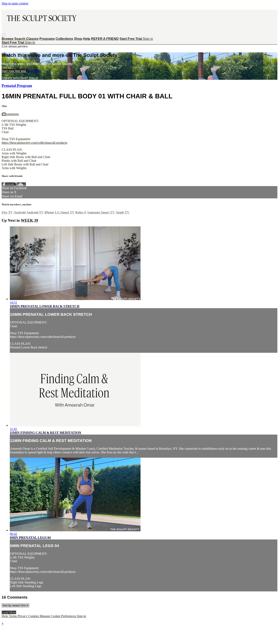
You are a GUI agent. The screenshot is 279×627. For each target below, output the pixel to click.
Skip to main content (15, 3)
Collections (64, 38)
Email (22, 184)
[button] (3, 35)
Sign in (148, 38)
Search (20, 38)
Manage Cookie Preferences (58, 616)
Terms (13, 616)
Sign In (30, 42)
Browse (8, 38)
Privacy (23, 616)
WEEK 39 (29, 220)
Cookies (34, 616)
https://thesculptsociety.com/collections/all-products (34, 142)
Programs (47, 38)
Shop (78, 38)
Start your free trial (14, 71)
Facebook (8, 184)
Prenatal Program (17, 85)
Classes (32, 38)
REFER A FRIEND (105, 38)
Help (86, 38)
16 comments (10, 114)
